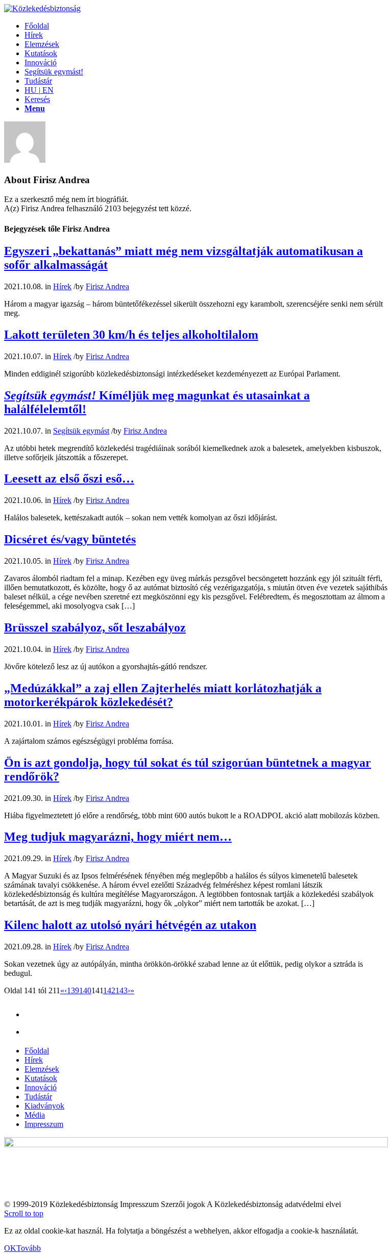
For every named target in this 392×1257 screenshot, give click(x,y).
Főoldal (36, 1050)
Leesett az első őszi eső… (69, 478)
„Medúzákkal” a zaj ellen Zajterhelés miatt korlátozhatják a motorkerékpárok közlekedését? (163, 695)
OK (10, 1248)
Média (34, 1115)
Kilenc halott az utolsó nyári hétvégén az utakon (130, 925)
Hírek (62, 286)
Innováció (40, 1087)
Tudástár (38, 1096)
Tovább (28, 1248)
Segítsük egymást (81, 430)
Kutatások (40, 1078)
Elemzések (41, 1069)
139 (73, 990)
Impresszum (43, 1124)
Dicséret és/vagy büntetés (70, 539)
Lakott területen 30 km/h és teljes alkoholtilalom (131, 334)
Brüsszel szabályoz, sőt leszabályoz (95, 627)
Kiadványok (44, 1105)
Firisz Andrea (107, 286)
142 (109, 990)
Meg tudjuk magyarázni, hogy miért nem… (118, 836)
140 (85, 990)
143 (121, 990)
